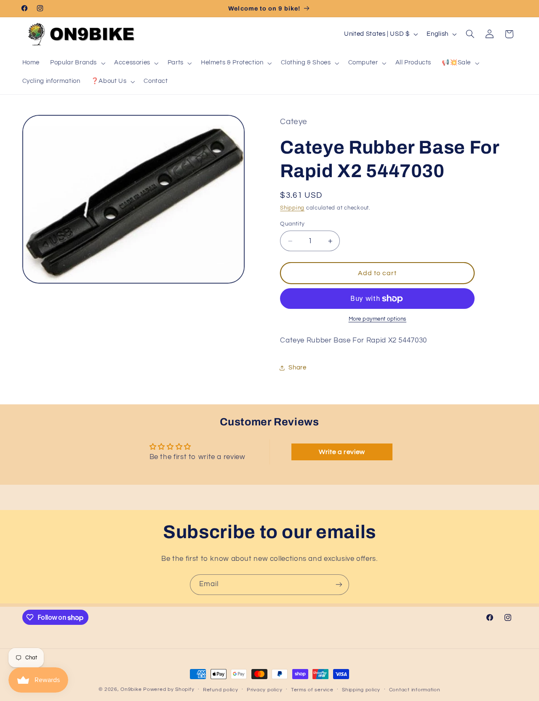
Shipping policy (361, 690)
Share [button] (297, 367)
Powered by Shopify (168, 689)
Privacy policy (264, 690)
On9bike (130, 689)
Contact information (414, 690)
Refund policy (220, 690)
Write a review (342, 452)
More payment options (378, 319)
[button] (77, 63)
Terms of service (312, 690)
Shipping (292, 208)
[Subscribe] (339, 584)
